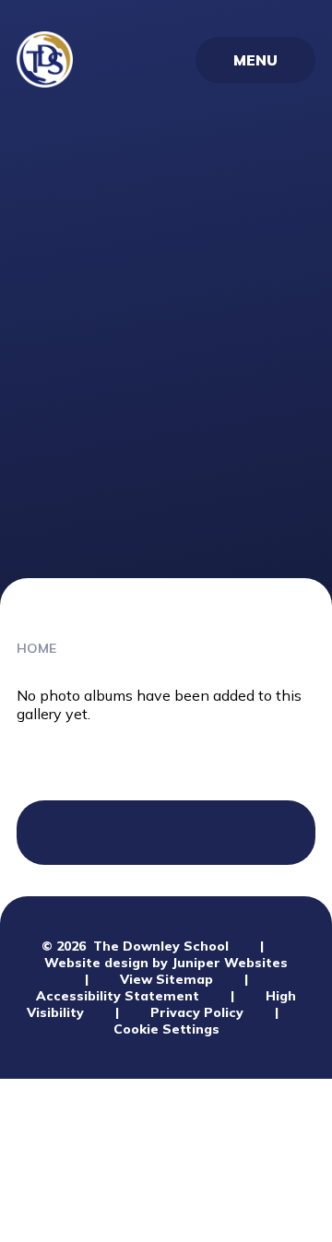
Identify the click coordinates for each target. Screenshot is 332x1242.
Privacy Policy (196, 1012)
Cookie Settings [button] (166, 1029)
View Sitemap (166, 979)
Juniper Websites (230, 962)
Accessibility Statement (117, 996)
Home (36, 648)
